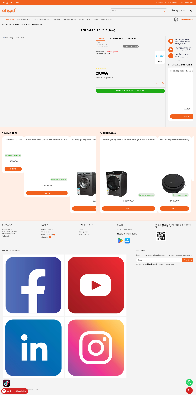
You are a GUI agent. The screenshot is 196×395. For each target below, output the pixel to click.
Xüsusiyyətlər (116, 38)
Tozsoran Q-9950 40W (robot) (174, 140)
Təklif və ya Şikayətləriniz (16, 391)
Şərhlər (132, 38)
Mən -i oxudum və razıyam (156, 264)
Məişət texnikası (12, 24)
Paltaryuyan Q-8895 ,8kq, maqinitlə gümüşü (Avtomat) (128, 140)
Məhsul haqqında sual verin (131, 91)
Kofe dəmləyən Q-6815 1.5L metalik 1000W (47, 140)
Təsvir (101, 38)
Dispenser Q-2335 (13, 140)
